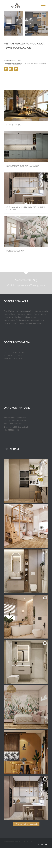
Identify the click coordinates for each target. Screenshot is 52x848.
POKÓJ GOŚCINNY (15, 251)
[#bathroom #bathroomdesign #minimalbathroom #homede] (26, 571)
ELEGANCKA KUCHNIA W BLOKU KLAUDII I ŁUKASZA (26, 208)
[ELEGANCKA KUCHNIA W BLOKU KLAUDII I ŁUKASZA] (26, 188)
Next (43, 23)
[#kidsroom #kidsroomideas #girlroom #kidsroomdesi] (26, 526)
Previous (9, 23)
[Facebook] (38, 845)
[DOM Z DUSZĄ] (26, 105)
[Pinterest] (46, 845)
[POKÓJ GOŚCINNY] (26, 231)
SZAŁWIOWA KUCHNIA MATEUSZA (23, 166)
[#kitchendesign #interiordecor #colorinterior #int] (26, 752)
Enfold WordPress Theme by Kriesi (30, 842)
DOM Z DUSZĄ (13, 125)
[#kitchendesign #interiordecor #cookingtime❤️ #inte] (26, 481)
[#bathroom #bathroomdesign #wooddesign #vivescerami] (26, 617)
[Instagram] (42, 845)
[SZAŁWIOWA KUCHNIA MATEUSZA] (26, 146)
